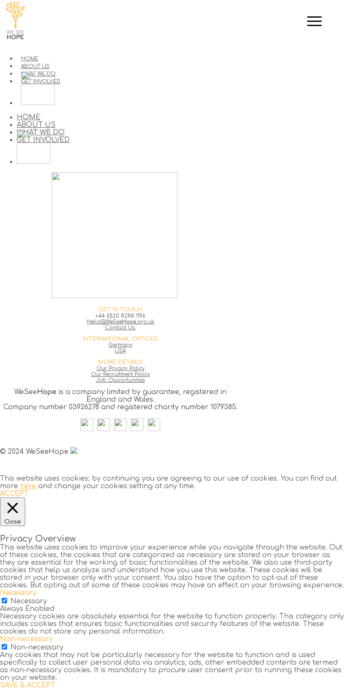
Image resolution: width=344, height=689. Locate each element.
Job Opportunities (120, 380)
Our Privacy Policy (120, 368)
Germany (121, 345)
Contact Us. (120, 328)
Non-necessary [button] (26, 639)
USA (120, 351)
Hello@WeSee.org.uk (120, 322)
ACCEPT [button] (14, 493)
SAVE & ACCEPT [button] (27, 685)
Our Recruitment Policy (120, 374)
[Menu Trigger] (314, 21)
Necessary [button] (18, 593)
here (28, 486)
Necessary (28, 601)
